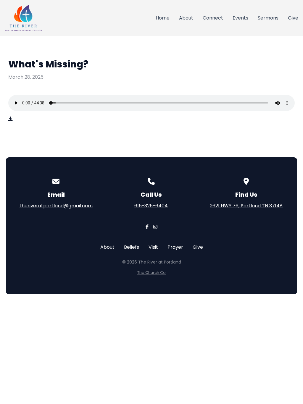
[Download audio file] (10, 119)
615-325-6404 (151, 205)
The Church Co (151, 272)
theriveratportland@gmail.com (56, 205)
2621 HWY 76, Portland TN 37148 (246, 205)
